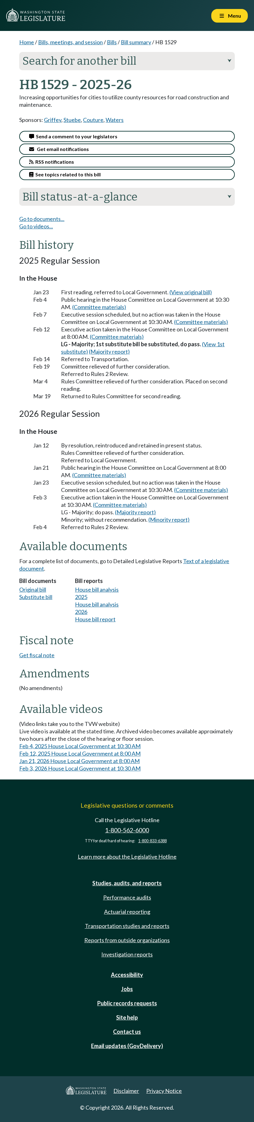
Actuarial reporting (127, 911)
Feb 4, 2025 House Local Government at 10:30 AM (80, 746)
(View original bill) (190, 292)
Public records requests (127, 1003)
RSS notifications (53, 162)
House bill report (95, 619)
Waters (115, 119)
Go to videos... (36, 226)
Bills (112, 42)
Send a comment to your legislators (75, 136)
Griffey (52, 119)
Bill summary (136, 42)
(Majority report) (109, 351)
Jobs (127, 989)
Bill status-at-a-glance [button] (127, 196)
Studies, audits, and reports (127, 883)
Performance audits (127, 897)
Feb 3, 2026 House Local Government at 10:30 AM (80, 768)
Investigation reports (127, 954)
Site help (127, 1017)
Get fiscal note (37, 655)
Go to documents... (41, 218)
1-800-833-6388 (152, 841)
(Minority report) (169, 519)
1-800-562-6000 (127, 830)
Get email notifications (61, 149)
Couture (93, 119)
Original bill (32, 589)
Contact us (127, 1031)
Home (26, 42)
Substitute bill (35, 596)
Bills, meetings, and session (70, 42)
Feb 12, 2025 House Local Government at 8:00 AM (80, 753)
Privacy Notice (164, 1090)
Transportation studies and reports (127, 925)
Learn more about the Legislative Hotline (127, 856)
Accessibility (127, 974)
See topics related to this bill (67, 174)
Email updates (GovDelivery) (127, 1045)
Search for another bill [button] (127, 60)
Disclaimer (126, 1090)
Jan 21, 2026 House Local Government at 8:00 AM (79, 760)
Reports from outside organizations (127, 940)
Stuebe (72, 119)
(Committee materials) (99, 307)
